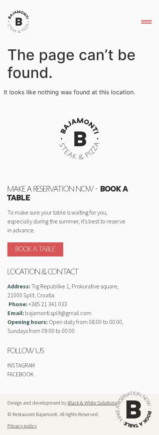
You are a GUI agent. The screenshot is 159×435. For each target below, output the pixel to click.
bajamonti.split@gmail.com (58, 313)
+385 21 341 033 (47, 304)
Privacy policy (22, 426)
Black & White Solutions (92, 403)
